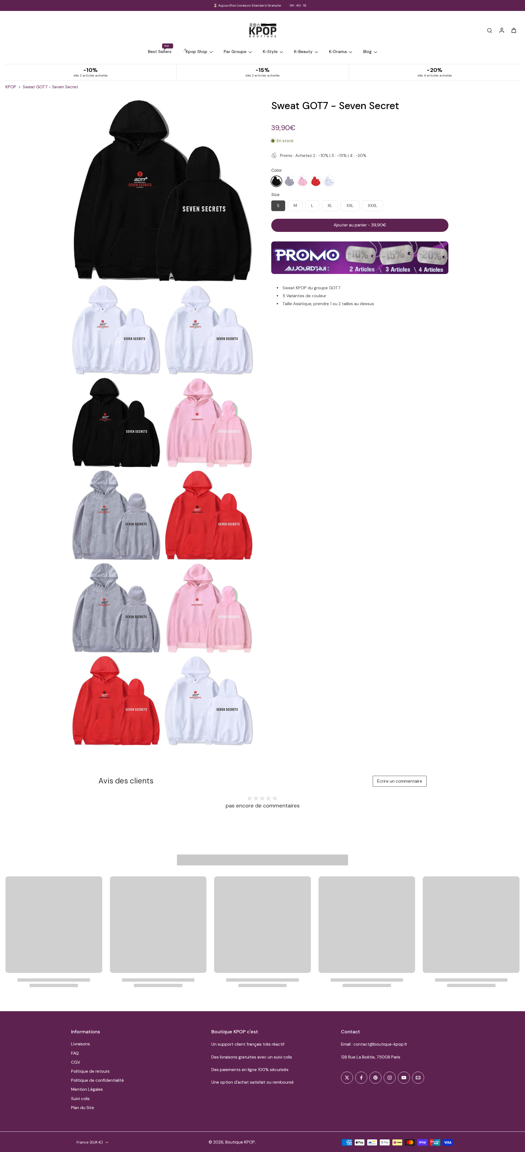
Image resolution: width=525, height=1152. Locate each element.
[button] (359, 225)
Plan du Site (82, 1107)
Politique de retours (90, 1071)
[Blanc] (329, 181)
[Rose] (303, 181)
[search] (489, 30)
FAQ (75, 1053)
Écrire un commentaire (399, 781)
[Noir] (276, 181)
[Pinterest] (375, 1078)
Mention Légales (87, 1089)
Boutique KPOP (240, 1142)
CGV (75, 1062)
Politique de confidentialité (97, 1080)
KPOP (10, 87)
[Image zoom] (162, 191)
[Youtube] (404, 1078)
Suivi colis (80, 1098)
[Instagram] (390, 1078)
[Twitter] (347, 1078)
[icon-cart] (514, 30)
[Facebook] (361, 1078)
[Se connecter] (501, 30)
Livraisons (80, 1044)
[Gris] (289, 181)
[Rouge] (316, 181)
